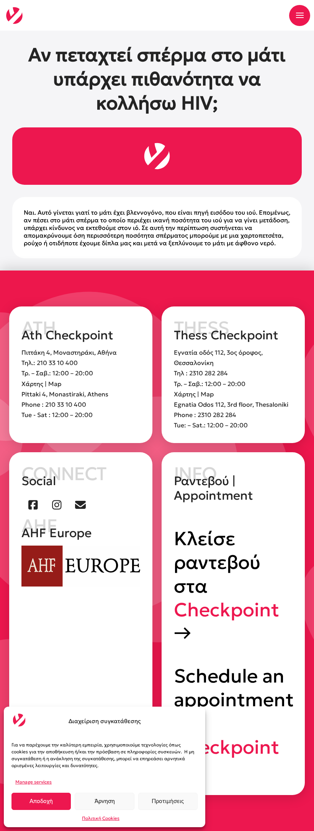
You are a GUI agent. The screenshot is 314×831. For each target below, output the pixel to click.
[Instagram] (57, 505)
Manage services (33, 782)
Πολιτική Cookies (100, 818)
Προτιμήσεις (168, 801)
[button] (299, 15)
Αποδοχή (41, 801)
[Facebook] (33, 505)
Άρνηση (105, 801)
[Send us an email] (80, 505)
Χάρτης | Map (41, 384)
